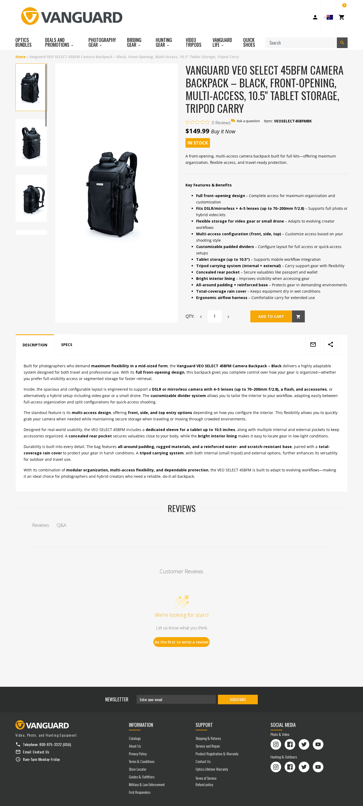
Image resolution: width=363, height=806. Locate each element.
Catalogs (135, 738)
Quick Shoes (249, 42)
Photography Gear (102, 42)
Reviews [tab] (40, 525)
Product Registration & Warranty (217, 753)
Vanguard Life (222, 42)
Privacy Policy (138, 753)
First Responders (139, 792)
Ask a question (248, 121)
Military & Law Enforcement (147, 784)
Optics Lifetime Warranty (212, 769)
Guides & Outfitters (141, 776)
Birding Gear (134, 42)
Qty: (190, 316)
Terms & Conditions (141, 761)
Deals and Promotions (57, 42)
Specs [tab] (66, 344)
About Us (135, 746)
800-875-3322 (50, 744)
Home (20, 56)
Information (141, 724)
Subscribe (238, 699)
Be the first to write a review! (182, 642)
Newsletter (116, 699)
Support (204, 724)
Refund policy (204, 784)
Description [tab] (35, 344)
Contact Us (41, 751)
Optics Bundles (23, 42)
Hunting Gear (164, 42)
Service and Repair (208, 746)
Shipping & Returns (208, 738)
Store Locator (137, 769)
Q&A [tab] (61, 525)
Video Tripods (193, 42)
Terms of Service (206, 778)
